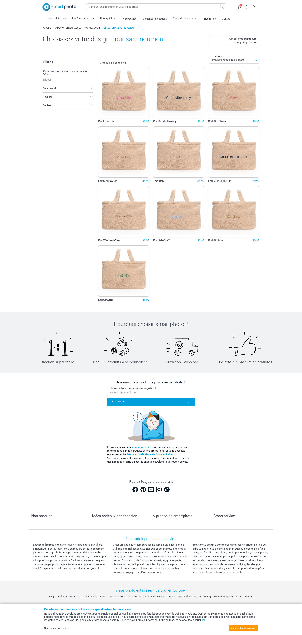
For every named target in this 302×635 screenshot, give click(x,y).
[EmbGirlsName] (234, 92)
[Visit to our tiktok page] (166, 489)
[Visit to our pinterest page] (143, 489)
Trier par (217, 56)
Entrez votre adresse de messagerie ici (133, 388)
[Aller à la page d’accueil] (59, 7)
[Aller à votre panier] (254, 7)
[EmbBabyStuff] (178, 211)
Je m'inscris (118, 401)
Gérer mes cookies (55, 628)
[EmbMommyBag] (123, 152)
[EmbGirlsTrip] (123, 271)
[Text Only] (178, 152)
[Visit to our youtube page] (151, 489)
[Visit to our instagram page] (159, 489)
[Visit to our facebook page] (135, 489)
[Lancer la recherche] (221, 7)
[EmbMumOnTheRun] (234, 152)
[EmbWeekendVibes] (123, 211)
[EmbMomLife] (123, 92)
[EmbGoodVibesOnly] (178, 92)
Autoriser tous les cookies (243, 628)
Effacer (47, 79)
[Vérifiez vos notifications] (247, 7)
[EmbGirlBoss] (234, 211)
